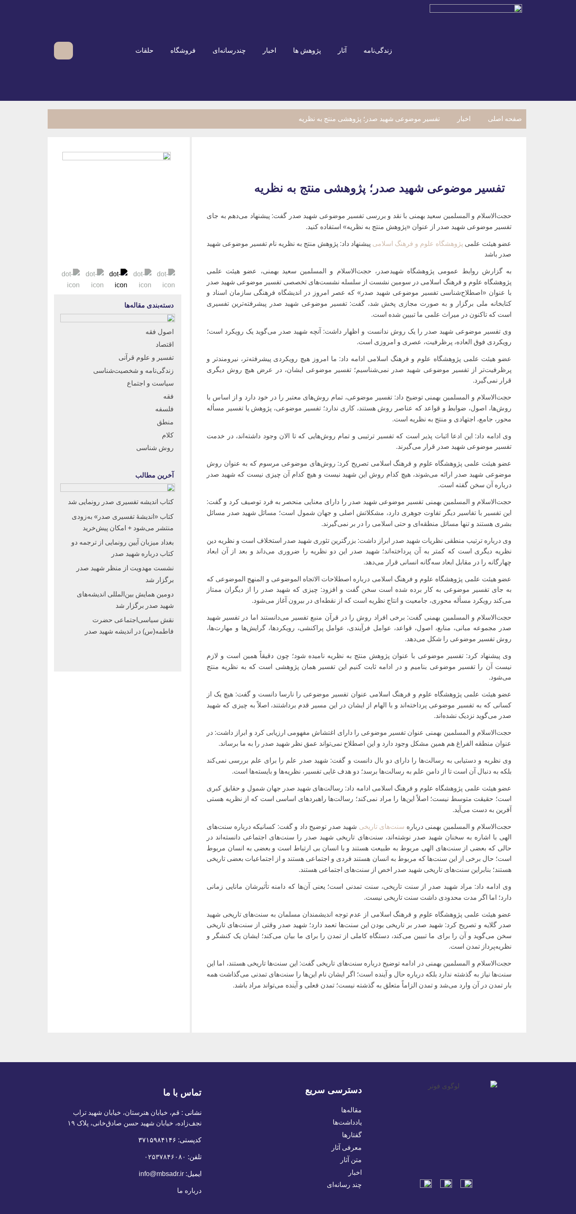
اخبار (269, 50)
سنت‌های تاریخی (382, 826)
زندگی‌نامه (377, 50)
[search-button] (84, 50)
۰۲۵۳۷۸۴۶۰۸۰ (165, 1156)
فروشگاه (183, 50)
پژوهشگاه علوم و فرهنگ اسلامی (417, 243)
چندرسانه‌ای (229, 50)
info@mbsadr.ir (161, 1173)
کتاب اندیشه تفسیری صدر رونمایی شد (121, 501)
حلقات (144, 50)
